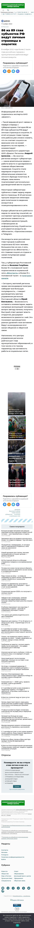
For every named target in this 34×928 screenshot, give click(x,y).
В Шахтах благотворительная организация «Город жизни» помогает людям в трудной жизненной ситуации (16, 747)
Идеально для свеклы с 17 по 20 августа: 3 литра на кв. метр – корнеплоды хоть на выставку (16, 622)
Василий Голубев (14, 511)
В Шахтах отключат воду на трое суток (15, 697)
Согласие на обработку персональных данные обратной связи (14, 837)
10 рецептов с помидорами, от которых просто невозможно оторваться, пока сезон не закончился (15, 546)
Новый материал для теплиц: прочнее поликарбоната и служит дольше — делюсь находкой (15, 554)
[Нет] (32, 920)
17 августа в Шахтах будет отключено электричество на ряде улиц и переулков (16, 710)
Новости (4, 871)
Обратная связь (19, 881)
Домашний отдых (11, 779)
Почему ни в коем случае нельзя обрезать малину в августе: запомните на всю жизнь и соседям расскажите (16, 569)
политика (17, 514)
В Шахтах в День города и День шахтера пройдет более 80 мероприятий (15, 740)
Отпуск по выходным (12, 770)
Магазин (4, 852)
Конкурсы (4, 855)
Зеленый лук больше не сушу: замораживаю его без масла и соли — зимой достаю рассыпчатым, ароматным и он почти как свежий (16, 718)
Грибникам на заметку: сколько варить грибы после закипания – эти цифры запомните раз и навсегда (15, 646)
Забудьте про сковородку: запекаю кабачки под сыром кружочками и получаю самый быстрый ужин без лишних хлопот (16, 600)
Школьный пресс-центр (22, 876)
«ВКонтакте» (12, 273)
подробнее (13, 917)
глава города (16, 512)
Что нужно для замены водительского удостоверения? (15, 615)
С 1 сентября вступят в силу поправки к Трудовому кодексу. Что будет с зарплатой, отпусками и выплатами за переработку (15, 690)
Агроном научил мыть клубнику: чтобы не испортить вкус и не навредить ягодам (16, 653)
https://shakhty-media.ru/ (24, 809)
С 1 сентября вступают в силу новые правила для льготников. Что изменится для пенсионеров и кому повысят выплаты (16, 630)
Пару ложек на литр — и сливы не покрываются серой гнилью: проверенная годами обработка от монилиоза (16, 577)
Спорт (16, 871)
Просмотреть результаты (17, 789)
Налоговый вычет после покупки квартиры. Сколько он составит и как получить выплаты (15, 660)
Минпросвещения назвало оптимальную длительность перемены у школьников (15, 726)
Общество (5, 874)
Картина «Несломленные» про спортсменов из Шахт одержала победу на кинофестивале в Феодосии (16, 675)
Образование (19, 874)
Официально (18, 878)
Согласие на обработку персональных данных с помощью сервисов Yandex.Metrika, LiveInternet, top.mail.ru (16, 832)
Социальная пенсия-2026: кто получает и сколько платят (16, 592)
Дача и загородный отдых (14, 772)
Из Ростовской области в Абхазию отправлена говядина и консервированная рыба (16, 562)
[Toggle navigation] (3, 10)
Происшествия (6, 878)
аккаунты (17, 509)
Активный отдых (11, 781)
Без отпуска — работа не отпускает (17, 774)
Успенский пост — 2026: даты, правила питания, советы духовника (15, 682)
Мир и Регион (6, 876)
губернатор (8, 514)
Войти (3, 859)
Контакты (4, 850)
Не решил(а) (9, 783)
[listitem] (4, 71)
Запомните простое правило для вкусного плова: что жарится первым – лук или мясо (16, 539)
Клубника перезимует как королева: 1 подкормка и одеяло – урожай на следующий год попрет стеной (15, 608)
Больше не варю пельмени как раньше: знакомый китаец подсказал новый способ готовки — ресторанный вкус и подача (16, 532)
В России (5, 27)
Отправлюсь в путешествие (14, 776)
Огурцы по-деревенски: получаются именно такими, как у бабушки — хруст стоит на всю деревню (15, 585)
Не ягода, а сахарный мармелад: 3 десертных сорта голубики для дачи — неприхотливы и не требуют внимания (15, 667)
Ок (17, 925)
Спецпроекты (6, 881)
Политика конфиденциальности (12, 857)
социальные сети (14, 516)
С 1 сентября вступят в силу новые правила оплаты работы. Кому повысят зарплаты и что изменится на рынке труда (17, 733)
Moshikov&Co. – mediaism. (21, 896)
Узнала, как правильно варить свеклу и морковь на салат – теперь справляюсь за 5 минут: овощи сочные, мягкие (16, 638)
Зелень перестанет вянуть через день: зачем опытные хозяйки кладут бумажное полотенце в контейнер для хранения (16, 703)
